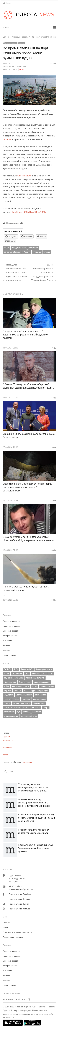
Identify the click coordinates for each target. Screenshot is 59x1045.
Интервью (7, 640)
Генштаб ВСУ (27, 669)
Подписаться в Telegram (20, 899)
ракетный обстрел (12, 252)
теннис (26, 712)
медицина (8, 695)
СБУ (44, 673)
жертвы (7, 690)
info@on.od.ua (15, 886)
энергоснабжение (29, 716)
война (6, 248)
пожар (16, 699)
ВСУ (16, 669)
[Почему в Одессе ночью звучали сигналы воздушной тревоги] (29, 555)
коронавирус (29, 690)
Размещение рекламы (13, 937)
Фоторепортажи (10, 636)
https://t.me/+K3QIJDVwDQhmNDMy (28, 212)
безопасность (25, 682)
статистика (9, 712)
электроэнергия (11, 716)
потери (7, 703)
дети (27, 686)
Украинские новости (12, 626)
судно (47, 252)
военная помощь (41, 682)
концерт (17, 690)
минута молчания (24, 695)
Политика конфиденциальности (17, 932)
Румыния (37, 252)
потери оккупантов (21, 703)
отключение (40, 695)
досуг (34, 686)
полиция (26, 699)
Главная (6, 923)
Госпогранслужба (44, 669)
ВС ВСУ (7, 669)
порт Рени (33, 248)
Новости (21, 43)
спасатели (35, 707)
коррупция (43, 690)
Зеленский (17, 673)
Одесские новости (11, 621)
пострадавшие (39, 699)
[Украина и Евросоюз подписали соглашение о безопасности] (29, 403)
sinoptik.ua (27, 762)
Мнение (6, 650)
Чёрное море (10, 682)
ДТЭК (6, 673)
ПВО (27, 673)
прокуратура (38, 703)
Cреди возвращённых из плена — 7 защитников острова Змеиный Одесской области (25, 334)
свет (25, 707)
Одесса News (24, 175)
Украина (19, 678)
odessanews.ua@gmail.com (21, 889)
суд (18, 712)
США (51, 673)
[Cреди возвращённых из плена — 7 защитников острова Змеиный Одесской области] (29, 300)
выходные (16, 686)
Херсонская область (35, 678)
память (7, 699)
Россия (26, 252)
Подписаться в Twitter (19, 904)
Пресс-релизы (9, 655)
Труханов (8, 678)
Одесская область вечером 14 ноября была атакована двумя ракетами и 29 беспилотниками (27, 487)
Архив (5, 927)
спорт (45, 707)
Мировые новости (9, 43)
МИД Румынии (19, 248)
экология (37, 712)
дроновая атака (47, 686)
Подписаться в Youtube (19, 909)
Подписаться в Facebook (20, 894)
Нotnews (7, 139)
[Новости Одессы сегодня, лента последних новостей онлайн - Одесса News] (29, 15)
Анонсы (6, 645)
